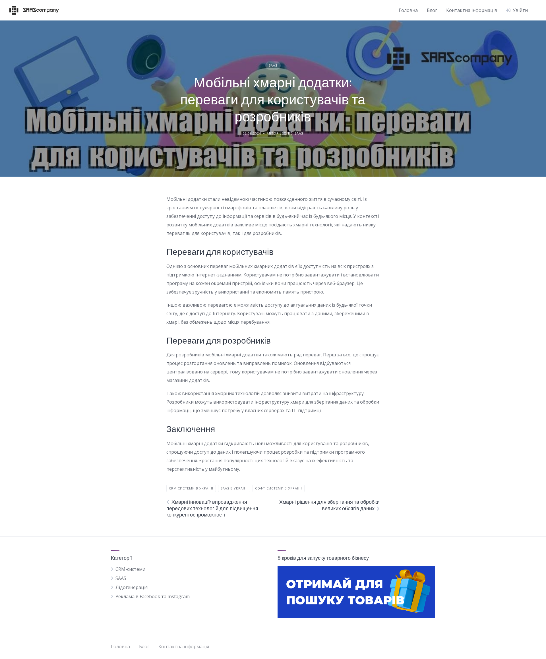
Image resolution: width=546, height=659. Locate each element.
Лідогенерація (131, 587)
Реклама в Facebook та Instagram (152, 596)
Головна (408, 10)
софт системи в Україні (278, 488)
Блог (432, 10)
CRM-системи (130, 569)
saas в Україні (234, 488)
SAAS (273, 65)
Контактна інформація (471, 10)
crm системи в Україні (191, 488)
